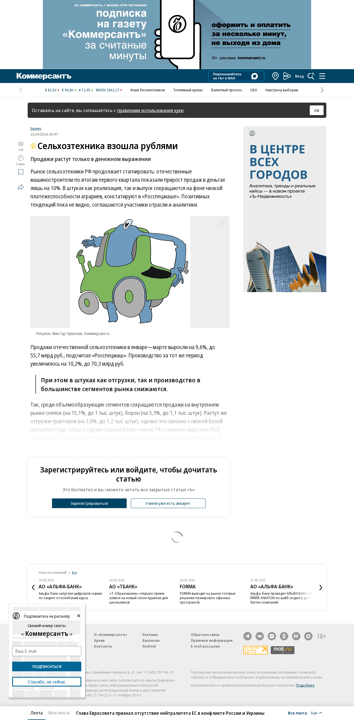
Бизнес (35, 128)
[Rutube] (296, 636)
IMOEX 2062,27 (107, 89)
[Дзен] (272, 636)
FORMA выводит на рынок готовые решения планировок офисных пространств (208, 598)
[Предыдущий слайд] (33, 587)
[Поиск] (311, 76)
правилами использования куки (150, 110)
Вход (299, 76)
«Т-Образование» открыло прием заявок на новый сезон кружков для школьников (138, 598)
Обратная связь (205, 634)
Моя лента (58, 713)
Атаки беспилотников (147, 89)
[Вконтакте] (260, 636)
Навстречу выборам (282, 89)
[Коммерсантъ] (44, 76)
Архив (99, 640)
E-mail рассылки (205, 646)
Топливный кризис (188, 89)
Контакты (103, 646)
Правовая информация (212, 640)
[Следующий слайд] (320, 587)
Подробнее (305, 685)
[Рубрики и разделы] (322, 76)
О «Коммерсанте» (110, 634)
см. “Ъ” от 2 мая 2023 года (73, 437)
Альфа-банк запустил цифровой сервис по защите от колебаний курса (70, 595)
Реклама (150, 634)
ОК (316, 110)
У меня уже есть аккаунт (168, 503)
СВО (253, 89)
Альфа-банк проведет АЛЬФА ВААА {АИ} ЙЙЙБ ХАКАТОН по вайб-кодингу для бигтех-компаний (282, 598)
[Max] (308, 636)
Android (149, 646)
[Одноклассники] (284, 636)
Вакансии (151, 640)
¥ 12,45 (84, 89)
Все (74, 572)
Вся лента (297, 713)
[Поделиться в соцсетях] (20, 187)
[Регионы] (276, 76)
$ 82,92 (50, 89)
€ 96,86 (67, 89)
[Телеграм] (247, 636)
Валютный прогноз (226, 89)
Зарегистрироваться (89, 503)
